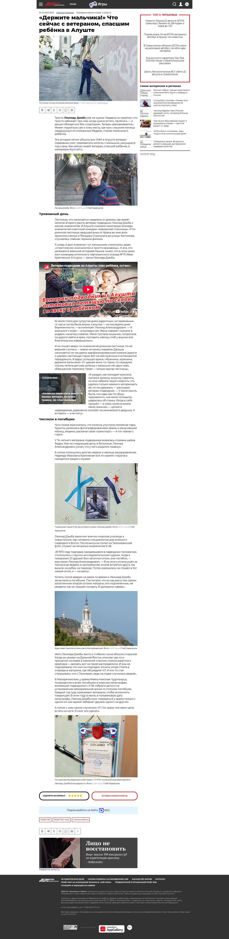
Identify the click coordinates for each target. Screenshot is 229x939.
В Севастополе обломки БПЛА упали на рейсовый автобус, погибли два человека (165, 48)
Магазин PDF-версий (142, 879)
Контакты (160, 879)
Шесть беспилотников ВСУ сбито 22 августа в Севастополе (165, 73)
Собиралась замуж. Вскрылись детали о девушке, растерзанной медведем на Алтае (169, 144)
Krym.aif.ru (76, 149)
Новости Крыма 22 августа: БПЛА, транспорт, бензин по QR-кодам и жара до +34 (165, 23)
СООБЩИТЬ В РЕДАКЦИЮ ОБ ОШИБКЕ (78, 886)
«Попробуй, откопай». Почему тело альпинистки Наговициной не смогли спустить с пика (170, 103)
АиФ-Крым (103, 103)
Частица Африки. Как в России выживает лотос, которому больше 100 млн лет (170, 113)
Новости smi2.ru (49, 869)
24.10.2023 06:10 (46, 13)
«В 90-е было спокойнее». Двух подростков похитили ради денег (169, 132)
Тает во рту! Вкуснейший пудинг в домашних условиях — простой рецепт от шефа (170, 123)
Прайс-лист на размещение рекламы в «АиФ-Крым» (86, 882)
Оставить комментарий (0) (114, 796)
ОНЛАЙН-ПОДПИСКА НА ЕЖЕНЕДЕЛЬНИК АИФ (108, 879)
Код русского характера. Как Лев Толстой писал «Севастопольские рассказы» (165, 61)
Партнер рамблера (88, 927)
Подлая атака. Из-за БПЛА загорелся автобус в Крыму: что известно (165, 35)
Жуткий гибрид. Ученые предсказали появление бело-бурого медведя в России (171, 92)
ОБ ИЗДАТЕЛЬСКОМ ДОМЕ (72, 879)
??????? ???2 (147, 154)
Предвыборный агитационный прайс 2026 (136, 882)
